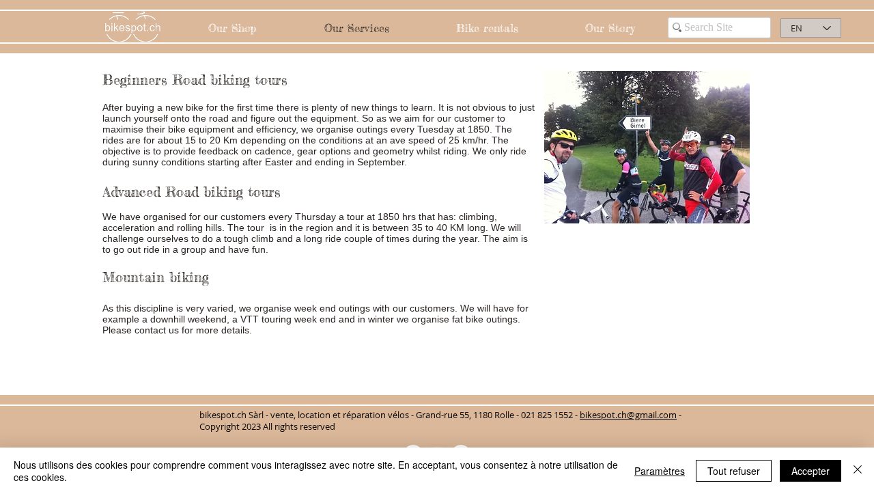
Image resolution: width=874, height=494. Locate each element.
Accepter (810, 471)
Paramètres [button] (659, 471)
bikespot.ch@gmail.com (628, 415)
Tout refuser (733, 471)
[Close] (857, 470)
